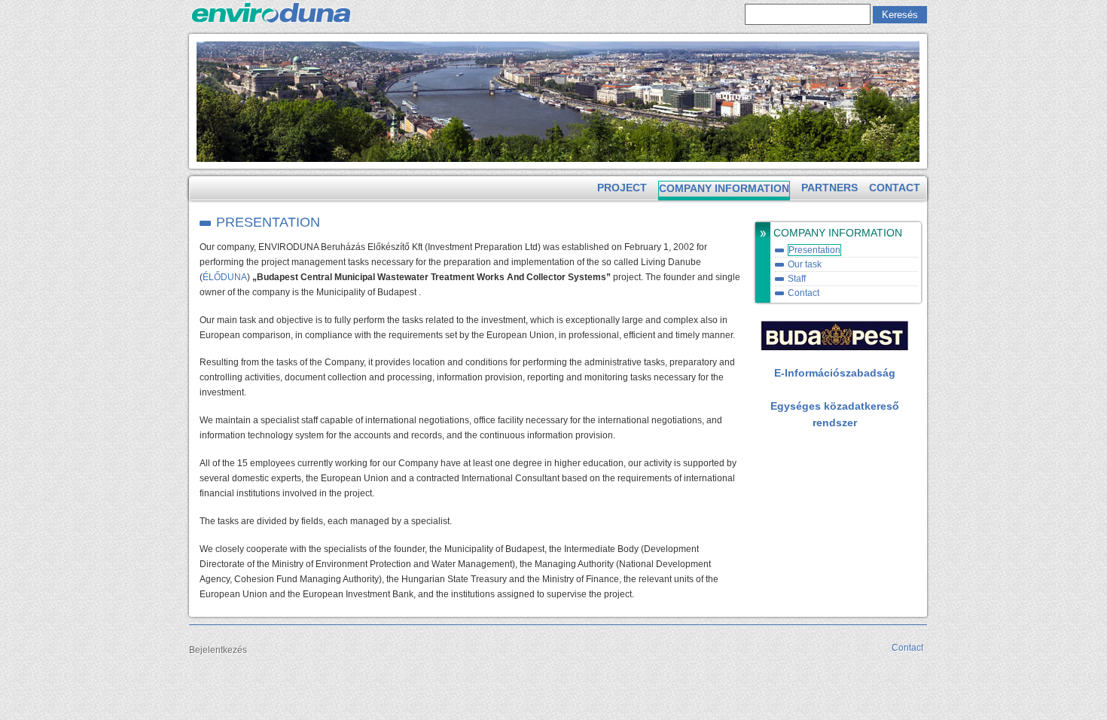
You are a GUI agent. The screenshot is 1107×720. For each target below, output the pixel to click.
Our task (805, 264)
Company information (724, 188)
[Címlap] (271, 22)
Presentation (814, 250)
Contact (894, 188)
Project (622, 188)
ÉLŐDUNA (225, 277)
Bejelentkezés (218, 650)
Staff (797, 278)
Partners (829, 188)
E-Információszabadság (834, 373)
